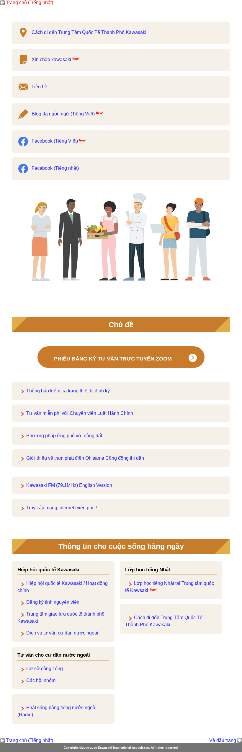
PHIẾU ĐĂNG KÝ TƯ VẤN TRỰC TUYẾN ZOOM (113, 359)
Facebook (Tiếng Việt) (55, 140)
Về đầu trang (222, 740)
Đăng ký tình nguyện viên (52, 602)
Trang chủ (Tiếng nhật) (29, 2)
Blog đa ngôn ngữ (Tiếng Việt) (63, 113)
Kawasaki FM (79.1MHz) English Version (69, 485)
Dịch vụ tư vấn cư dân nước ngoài (62, 632)
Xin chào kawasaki (51, 59)
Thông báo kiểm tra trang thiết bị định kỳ (68, 390)
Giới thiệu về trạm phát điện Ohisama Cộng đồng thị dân (85, 458)
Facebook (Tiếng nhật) (55, 168)
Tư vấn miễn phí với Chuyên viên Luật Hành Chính (79, 413)
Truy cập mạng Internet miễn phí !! (61, 507)
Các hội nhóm (40, 680)
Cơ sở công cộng (44, 668)
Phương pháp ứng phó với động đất (64, 435)
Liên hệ (39, 86)
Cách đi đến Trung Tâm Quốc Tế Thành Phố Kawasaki (89, 32)
